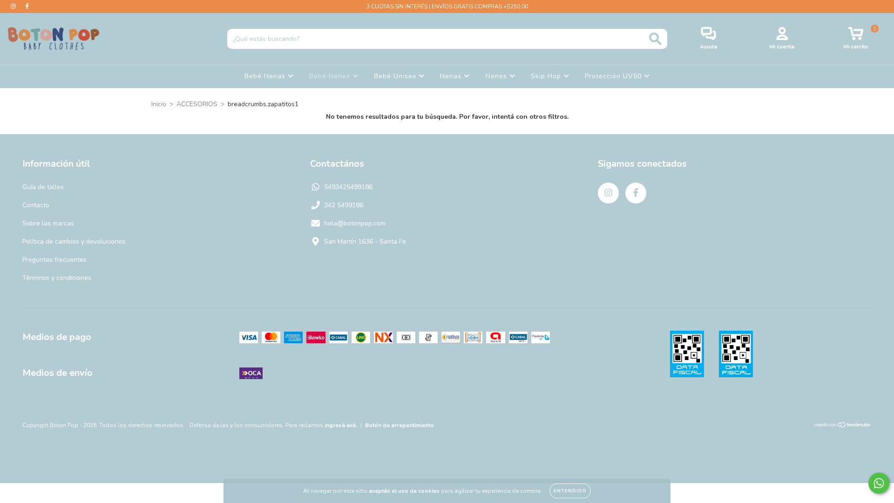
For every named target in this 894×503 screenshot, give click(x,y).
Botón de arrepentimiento (399, 425)
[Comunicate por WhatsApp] (878, 483)
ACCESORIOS (196, 104)
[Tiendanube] (842, 426)
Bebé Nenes (330, 76)
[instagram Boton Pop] (14, 6)
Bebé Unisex (396, 76)
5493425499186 (348, 187)
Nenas (452, 76)
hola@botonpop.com (355, 223)
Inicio (158, 104)
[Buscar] (655, 39)
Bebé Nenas (266, 76)
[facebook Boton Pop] (27, 6)
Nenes (497, 76)
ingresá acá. (341, 425)
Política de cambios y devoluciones (73, 241)
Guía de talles (43, 187)
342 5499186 (343, 205)
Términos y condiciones (56, 277)
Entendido (570, 491)
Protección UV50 (614, 76)
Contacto (35, 205)
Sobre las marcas (48, 223)
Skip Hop (547, 76)
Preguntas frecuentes (54, 259)
